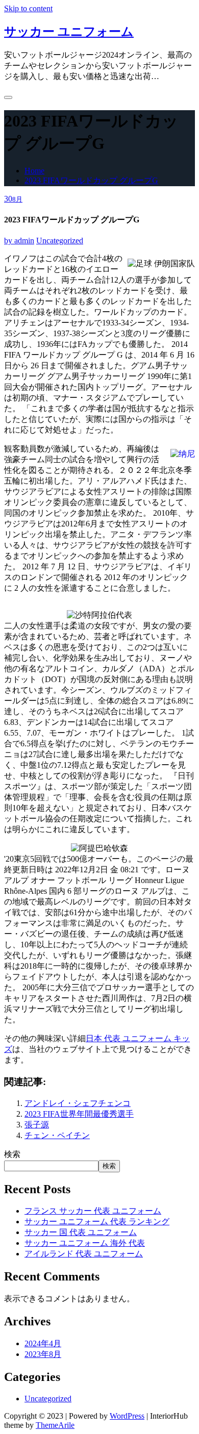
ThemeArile (55, 1425)
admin (19, 240)
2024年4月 (42, 1343)
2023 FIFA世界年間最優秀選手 (79, 1114)
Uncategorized (59, 240)
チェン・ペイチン (57, 1135)
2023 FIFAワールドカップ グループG (91, 180)
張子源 (36, 1124)
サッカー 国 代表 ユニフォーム (80, 1232)
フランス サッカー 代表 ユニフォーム (92, 1210)
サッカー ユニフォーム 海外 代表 (84, 1243)
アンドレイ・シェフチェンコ (77, 1103)
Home (34, 170)
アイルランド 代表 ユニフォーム (83, 1253)
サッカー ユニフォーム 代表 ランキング (96, 1221)
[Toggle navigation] (8, 97)
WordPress (127, 1416)
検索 (12, 1154)
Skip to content (28, 8)
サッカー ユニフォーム (69, 31)
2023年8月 (42, 1354)
